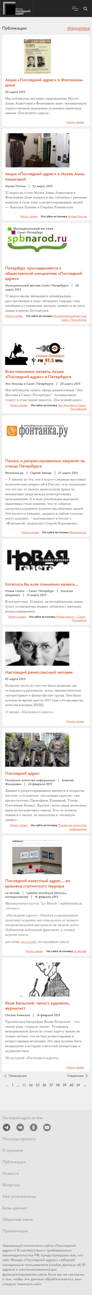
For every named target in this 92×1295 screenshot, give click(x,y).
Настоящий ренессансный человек (39, 672)
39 (65, 1085)
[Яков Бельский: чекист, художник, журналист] (37, 979)
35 (37, 1085)
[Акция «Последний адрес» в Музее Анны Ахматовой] (37, 150)
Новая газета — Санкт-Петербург (71, 619)
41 (78, 1085)
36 (44, 1085)
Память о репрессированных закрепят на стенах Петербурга (45, 464)
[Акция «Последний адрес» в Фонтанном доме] (37, 56)
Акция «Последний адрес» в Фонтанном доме (44, 83)
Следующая (75, 1076)
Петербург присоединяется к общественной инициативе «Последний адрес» (43, 273)
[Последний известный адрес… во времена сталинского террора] (37, 857)
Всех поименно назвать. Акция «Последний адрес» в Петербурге (38, 374)
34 (31, 1085)
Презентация (15, 1231)
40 (72, 1085)
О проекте (12, 1150)
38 (58, 1085)
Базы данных (14, 1208)
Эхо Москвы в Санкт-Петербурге (72, 407)
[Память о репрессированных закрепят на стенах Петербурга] (37, 437)
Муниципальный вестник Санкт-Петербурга (70, 318)
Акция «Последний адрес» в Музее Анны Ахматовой (45, 177)
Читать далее (75, 122)
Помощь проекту (19, 1139)
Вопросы (11, 1185)
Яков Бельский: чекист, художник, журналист (37, 1006)
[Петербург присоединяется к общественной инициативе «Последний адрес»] (37, 244)
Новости (10, 1173)
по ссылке (29, 942)
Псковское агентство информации (72, 827)
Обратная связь (17, 1219)
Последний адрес (16, 8)
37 (51, 1085)
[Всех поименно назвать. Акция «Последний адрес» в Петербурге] (37, 348)
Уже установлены (19, 1196)
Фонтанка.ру (78, 532)
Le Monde (80, 951)
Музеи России (77, 216)
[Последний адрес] (37, 749)
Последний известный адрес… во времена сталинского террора (37, 883)
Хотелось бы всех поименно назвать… (42, 584)
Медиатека (78, 28)
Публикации (14, 1162)
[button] (85, 8)
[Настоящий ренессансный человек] (37, 648)
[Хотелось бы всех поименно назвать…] (37, 560)
